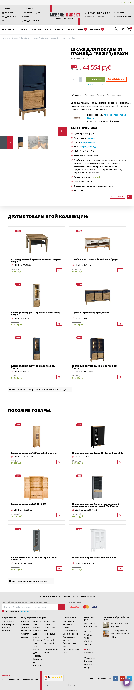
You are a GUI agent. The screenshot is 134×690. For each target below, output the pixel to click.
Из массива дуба (49, 629)
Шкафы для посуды (88, 146)
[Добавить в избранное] (129, 197)
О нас (7, 8)
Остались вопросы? (49, 596)
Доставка (28, 8)
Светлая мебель (25, 635)
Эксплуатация (69, 643)
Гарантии (9, 13)
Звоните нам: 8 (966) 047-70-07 (79, 596)
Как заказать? (126, 2)
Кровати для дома (37, 643)
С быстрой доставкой (49, 641)
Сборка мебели (70, 633)
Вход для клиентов (32, 21)
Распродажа (96, 29)
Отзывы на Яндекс (32, 13)
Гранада (91, 137)
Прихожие (26, 630)
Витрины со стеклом (37, 661)
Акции (82, 29)
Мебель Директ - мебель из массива (23, 679)
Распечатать (117, 196)
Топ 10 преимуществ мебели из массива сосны (121, 633)
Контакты (121, 13)
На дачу (48, 636)
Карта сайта (7, 676)
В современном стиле (51, 649)
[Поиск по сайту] (116, 29)
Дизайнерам (10, 17)
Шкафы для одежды (37, 652)
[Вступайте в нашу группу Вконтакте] (115, 678)
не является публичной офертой (91, 684)
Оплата (27, 17)
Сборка (8, 21)
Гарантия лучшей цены (71, 651)
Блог (65, 646)
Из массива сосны (49, 623)
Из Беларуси (50, 633)
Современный (88, 142)
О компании (8, 621)
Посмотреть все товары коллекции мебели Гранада (37, 389)
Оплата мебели (70, 630)
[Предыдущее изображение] (4, 91)
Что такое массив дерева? (119, 625)
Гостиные (25, 621)
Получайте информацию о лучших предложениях (24, 602)
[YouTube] (122, 678)
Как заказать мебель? (69, 638)
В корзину (97, 79)
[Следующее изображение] (63, 91)
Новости (6, 627)
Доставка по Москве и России (69, 624)
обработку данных (28, 611)
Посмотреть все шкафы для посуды (29, 580)
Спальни (25, 624)
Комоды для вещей (37, 633)
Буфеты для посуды (37, 624)
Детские (25, 627)
